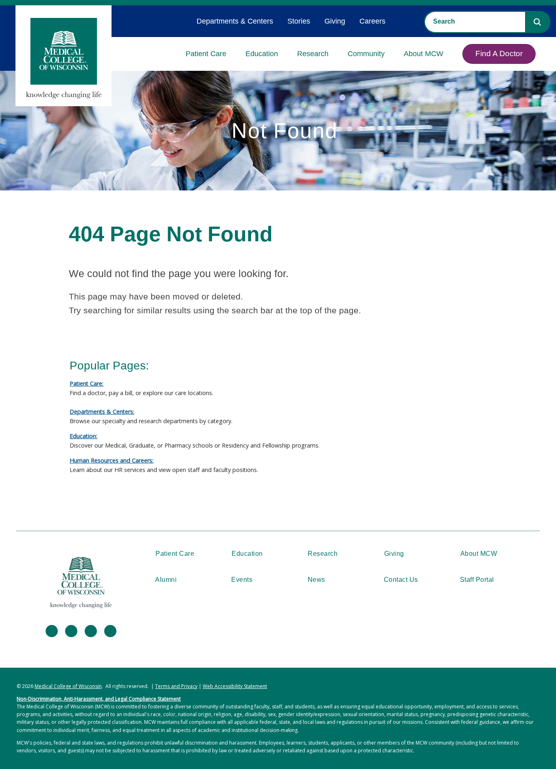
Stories (298, 21)
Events (241, 579)
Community (366, 54)
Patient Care (206, 54)
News (316, 579)
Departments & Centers (235, 21)
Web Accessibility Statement (235, 686)
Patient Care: (86, 383)
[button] (537, 22)
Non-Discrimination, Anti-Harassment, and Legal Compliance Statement (99, 698)
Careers (372, 21)
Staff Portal (477, 579)
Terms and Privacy (176, 686)
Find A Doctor (499, 53)
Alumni (166, 579)
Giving (334, 21)
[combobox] (475, 21)
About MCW (423, 54)
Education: (83, 436)
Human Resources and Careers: (111, 460)
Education (261, 54)
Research (312, 54)
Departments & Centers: (102, 411)
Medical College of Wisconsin (68, 686)
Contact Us (401, 579)
